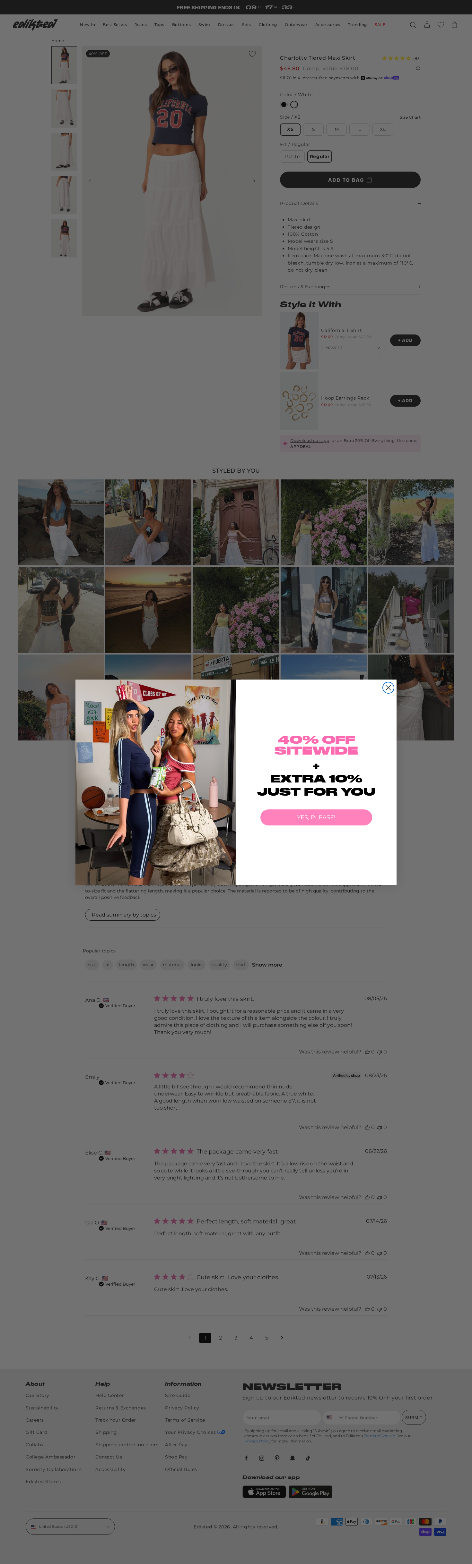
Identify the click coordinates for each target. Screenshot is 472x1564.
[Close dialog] (388, 687)
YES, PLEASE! (316, 817)
